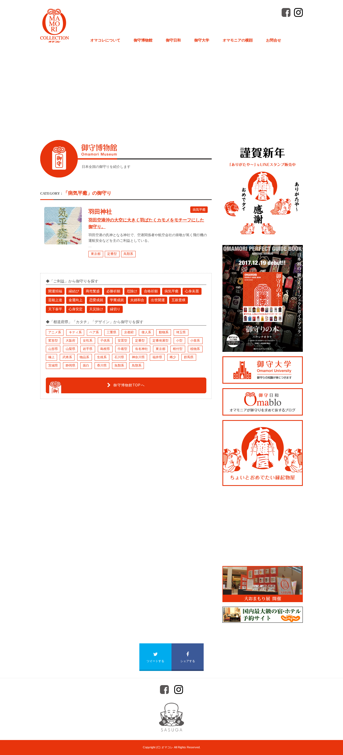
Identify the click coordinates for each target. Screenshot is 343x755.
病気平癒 (199, 209)
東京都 (95, 254)
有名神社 (141, 349)
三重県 (111, 332)
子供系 (105, 340)
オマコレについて (105, 40)
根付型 (177, 349)
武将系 (67, 357)
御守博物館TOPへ (129, 385)
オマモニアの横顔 (238, 40)
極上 (51, 357)
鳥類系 (128, 254)
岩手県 (87, 349)
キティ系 (75, 332)
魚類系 (119, 365)
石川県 (119, 357)
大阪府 (70, 340)
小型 (179, 340)
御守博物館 (143, 40)
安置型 (122, 340)
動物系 (164, 332)
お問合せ (273, 40)
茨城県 (53, 365)
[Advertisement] (171, 83)
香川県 (102, 365)
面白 (86, 365)
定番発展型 (160, 340)
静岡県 (70, 365)
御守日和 (173, 40)
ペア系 (94, 332)
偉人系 (146, 332)
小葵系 (195, 340)
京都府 (129, 332)
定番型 (112, 254)
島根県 (105, 349)
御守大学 (201, 40)
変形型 (53, 340)
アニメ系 (54, 332)
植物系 (195, 349)
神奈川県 (138, 357)
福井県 (157, 357)
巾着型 (122, 349)
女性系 (87, 340)
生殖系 (102, 357)
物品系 (84, 357)
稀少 (173, 357)
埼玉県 (181, 332)
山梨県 (70, 349)
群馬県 (188, 357)
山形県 (53, 349)
